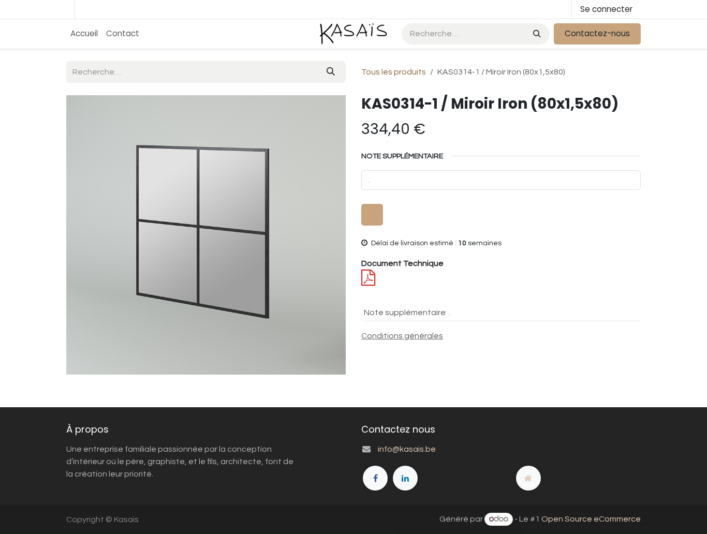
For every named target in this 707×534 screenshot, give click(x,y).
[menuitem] (84, 34)
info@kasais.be (407, 449)
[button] (372, 215)
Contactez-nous (597, 33)
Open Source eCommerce (591, 519)
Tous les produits (393, 72)
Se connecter (606, 9)
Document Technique (402, 263)
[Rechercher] (536, 33)
